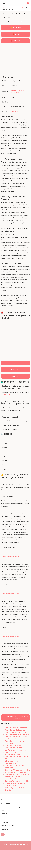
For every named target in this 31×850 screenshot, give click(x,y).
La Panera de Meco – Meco (17, 750)
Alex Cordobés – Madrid (15, 772)
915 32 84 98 (6, 395)
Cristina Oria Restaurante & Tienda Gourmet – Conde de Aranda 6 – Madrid (17, 736)
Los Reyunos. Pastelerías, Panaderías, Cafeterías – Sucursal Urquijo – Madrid (16, 730)
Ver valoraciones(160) (7, 116)
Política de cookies (7, 825)
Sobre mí (4, 814)
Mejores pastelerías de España (12, 807)
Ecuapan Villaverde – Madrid (17, 770)
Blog (2, 810)
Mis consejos (5, 803)
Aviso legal (5, 822)
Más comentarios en (11, 556)
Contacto (4, 819)
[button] (28, 3)
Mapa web (4, 829)
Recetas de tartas (7, 800)
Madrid (18, 22)
